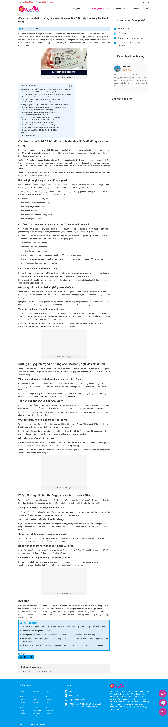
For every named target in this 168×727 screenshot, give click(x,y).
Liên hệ (145, 9)
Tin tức (86, 9)
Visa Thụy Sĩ (49, 699)
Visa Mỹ (129, 694)
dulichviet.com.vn (38, 724)
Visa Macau (114, 709)
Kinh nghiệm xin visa (100, 9)
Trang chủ (76, 9)
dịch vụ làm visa (95, 273)
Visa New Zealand (119, 694)
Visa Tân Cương (37, 710)
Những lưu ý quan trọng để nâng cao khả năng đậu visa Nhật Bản (44, 105)
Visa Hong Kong (37, 694)
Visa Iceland (23, 716)
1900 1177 (72, 691)
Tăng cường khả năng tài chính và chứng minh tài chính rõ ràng (45, 107)
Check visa (134, 9)
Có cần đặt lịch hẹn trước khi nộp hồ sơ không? (40, 125)
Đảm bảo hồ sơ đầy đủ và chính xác (36, 115)
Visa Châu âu (49, 707)
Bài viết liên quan (30, 135)
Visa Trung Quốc (24, 707)
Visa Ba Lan (48, 702)
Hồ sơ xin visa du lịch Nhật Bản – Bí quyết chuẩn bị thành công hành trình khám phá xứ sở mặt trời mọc (64, 645)
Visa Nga (22, 710)
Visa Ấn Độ (22, 713)
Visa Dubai (22, 696)
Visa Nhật (48, 696)
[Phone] (163, 694)
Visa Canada (36, 691)
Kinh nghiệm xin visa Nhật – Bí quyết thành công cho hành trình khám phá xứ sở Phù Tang (58, 635)
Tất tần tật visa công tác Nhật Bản (36, 631)
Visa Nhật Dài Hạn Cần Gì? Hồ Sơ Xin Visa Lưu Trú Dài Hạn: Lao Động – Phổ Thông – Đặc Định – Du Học (64, 627)
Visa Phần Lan (36, 702)
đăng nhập (33, 671)
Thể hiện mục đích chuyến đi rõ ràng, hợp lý (39, 110)
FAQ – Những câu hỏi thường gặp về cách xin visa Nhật (41, 117)
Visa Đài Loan (49, 691)
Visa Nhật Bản (23, 694)
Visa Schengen (36, 707)
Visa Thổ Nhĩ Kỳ (50, 710)
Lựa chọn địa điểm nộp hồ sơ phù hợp (37, 97)
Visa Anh (22, 691)
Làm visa (146, 2)
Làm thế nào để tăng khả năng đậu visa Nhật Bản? (41, 130)
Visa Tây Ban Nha (24, 705)
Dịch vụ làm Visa (118, 9)
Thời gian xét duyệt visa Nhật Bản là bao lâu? (39, 120)
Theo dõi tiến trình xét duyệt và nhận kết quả (39, 102)
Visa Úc (34, 696)
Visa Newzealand (37, 713)
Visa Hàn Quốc (121, 702)
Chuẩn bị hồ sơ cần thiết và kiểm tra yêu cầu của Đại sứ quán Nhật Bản (48, 94)
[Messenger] (163, 712)
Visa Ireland (36, 716)
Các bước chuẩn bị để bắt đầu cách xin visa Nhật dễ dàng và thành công (47, 89)
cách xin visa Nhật (72, 141)
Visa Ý (34, 699)
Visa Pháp (22, 699)
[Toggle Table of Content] (70, 86)
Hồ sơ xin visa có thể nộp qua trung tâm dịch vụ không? (42, 127)
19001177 (29, 2)
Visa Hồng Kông (143, 702)
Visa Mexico (49, 713)
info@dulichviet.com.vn (76, 700)
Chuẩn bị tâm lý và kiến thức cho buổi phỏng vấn (40, 112)
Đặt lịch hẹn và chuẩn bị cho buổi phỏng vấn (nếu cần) (42, 99)
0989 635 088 (47, 2)
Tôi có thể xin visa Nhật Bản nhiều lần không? (39, 122)
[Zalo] (163, 703)
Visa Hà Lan (23, 702)
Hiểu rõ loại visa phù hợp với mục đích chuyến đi (40, 92)
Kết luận (24, 133)
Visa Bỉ (34, 705)
